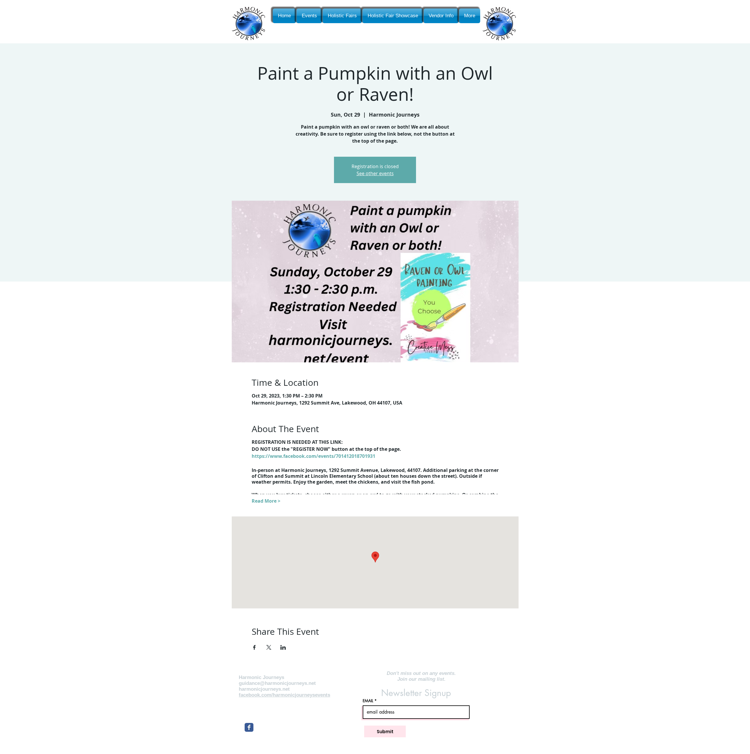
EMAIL (368, 701)
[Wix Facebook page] (249, 727)
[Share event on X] (269, 647)
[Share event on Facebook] (254, 647)
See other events (375, 173)
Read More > (266, 501)
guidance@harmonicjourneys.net (277, 683)
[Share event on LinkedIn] (283, 647)
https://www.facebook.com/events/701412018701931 (313, 456)
